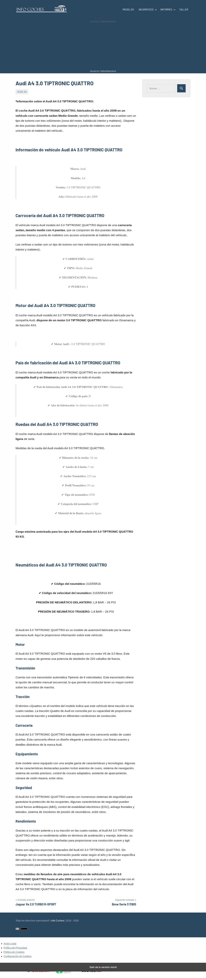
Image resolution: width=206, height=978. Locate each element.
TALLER (183, 9)
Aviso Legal (10, 943)
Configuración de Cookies (18, 956)
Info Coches (57, 920)
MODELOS (128, 9)
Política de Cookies (14, 952)
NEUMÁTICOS (146, 9)
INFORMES (166, 9)
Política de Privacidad (15, 948)
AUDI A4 (22, 91)
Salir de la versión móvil (103, 967)
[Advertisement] (103, 46)
